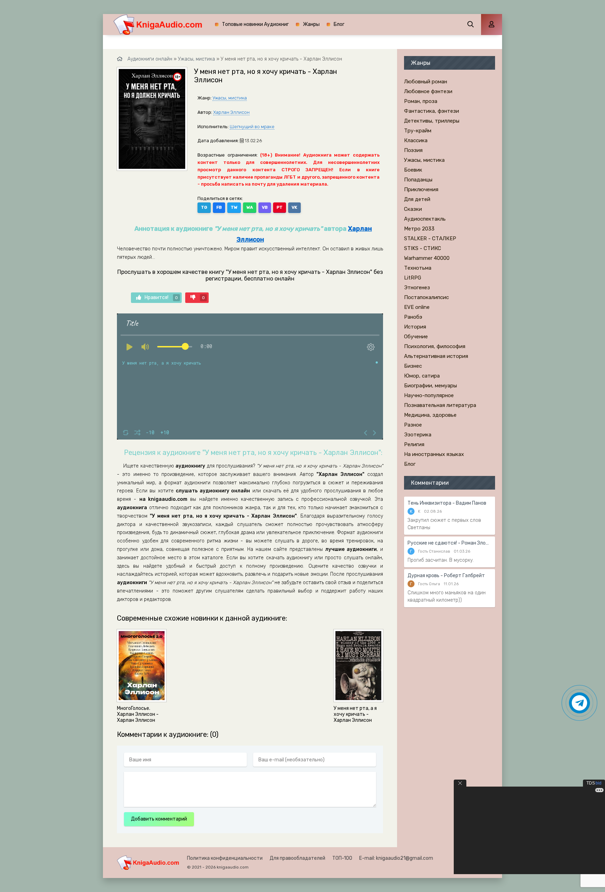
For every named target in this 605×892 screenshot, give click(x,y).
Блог (339, 24)
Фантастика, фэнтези (431, 111)
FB (219, 207)
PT (280, 207)
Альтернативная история (436, 356)
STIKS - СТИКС (422, 248)
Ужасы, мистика (230, 98)
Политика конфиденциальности (225, 858)
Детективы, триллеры (431, 121)
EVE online (417, 307)
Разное (413, 425)
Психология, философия (434, 346)
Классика (415, 140)
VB (264, 207)
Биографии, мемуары (430, 385)
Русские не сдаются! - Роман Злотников (450, 543)
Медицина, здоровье (430, 415)
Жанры (311, 24)
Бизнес (413, 366)
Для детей (417, 199)
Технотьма (417, 268)
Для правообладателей (297, 858)
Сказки (413, 209)
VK (294, 207)
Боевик (413, 170)
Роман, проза (420, 101)
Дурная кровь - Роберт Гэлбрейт (446, 576)
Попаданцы (418, 180)
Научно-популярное (429, 395)
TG (204, 207)
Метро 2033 (419, 229)
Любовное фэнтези (428, 91)
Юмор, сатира (422, 376)
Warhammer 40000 (427, 258)
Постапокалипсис (426, 297)
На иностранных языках (434, 454)
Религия (414, 444)
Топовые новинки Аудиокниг (255, 24)
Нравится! (161, 297)
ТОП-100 (342, 858)
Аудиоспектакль (425, 219)
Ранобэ (413, 317)
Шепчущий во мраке (252, 126)
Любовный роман (425, 81)
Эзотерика (417, 434)
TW (234, 207)
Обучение (416, 336)
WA (249, 207)
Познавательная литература (440, 405)
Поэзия (413, 150)
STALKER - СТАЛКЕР (430, 238)
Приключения (421, 189)
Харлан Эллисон (231, 112)
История (415, 327)
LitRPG (412, 278)
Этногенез (417, 287)
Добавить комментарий (159, 819)
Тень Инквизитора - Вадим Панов (447, 503)
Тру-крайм (417, 130)
